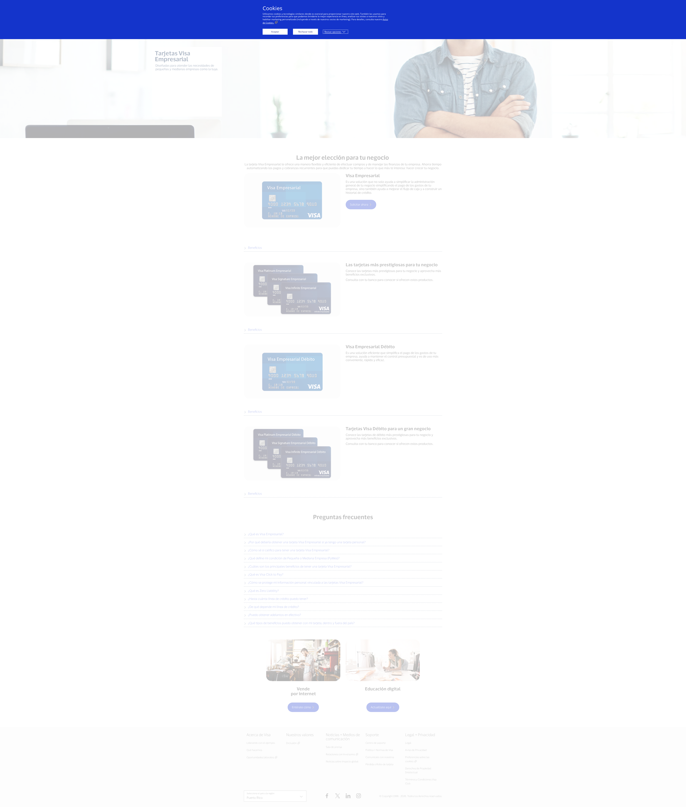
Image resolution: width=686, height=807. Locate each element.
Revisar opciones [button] (332, 31)
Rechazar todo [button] (305, 31)
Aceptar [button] (275, 31)
